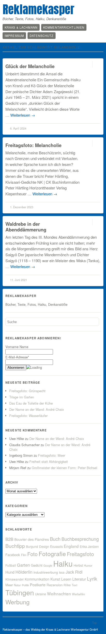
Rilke (67, 585)
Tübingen (19, 592)
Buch (55, 538)
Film (23, 555)
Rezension (55, 584)
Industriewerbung (45, 572)
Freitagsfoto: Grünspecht (27, 390)
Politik (25, 585)
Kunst (55, 579)
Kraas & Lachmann (21, 27)
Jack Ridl (74, 572)
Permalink (88, 64)
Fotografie (52, 553)
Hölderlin (23, 572)
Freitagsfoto (80, 554)
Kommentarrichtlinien (63, 27)
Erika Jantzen (89, 546)
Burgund (32, 546)
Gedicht (36, 565)
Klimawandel (14, 579)
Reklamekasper (38, 9)
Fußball (10, 565)
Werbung (17, 601)
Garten (23, 565)
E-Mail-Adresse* (17, 357)
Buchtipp (15, 545)
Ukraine (40, 594)
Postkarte (38, 584)
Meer (9, 584)
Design (44, 546)
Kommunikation (37, 579)
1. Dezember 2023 (21, 207)
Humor (88, 565)
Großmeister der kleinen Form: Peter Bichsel (64, 467)
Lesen (66, 579)
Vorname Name (16, 346)
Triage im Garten (21, 397)
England (71, 546)
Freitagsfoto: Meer (51, 455)
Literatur (79, 579)
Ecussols (56, 546)
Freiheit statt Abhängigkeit (48, 461)
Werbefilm (78, 594)
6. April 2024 (18, 128)
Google (47, 565)
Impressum (14, 36)
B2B (9, 539)
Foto (32, 554)
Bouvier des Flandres (31, 539)
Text (74, 585)
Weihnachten (59, 593)
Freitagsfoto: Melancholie (33, 145)
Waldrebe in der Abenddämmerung (25, 226)
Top (94, 623)
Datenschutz (42, 36)
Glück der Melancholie (30, 66)
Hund (9, 572)
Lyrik (92, 578)
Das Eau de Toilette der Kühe (31, 403)
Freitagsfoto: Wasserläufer (28, 415)
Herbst (78, 565)
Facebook (12, 554)
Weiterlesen (22, 115)
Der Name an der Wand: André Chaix (36, 409)
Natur (17, 585)
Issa (62, 572)
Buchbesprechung (80, 538)
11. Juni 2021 (18, 280)
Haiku (63, 563)
